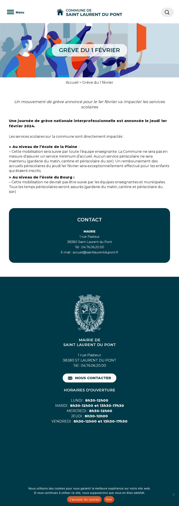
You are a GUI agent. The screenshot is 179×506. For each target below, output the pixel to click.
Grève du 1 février (97, 82)
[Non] (173, 494)
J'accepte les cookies (84, 499)
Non (109, 499)
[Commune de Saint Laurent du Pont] (89, 12)
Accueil (72, 82)
